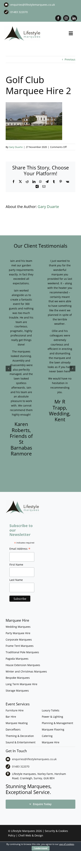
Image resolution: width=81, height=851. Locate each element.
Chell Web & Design (30, 835)
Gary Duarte (16, 147)
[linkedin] (74, 18)
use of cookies (66, 844)
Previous (70, 59)
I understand (40, 848)
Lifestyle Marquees (23, 831)
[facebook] (58, 18)
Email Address (20, 549)
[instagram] (66, 18)
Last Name (16, 580)
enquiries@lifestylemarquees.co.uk (32, 4)
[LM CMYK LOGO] (22, 27)
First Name (16, 564)
